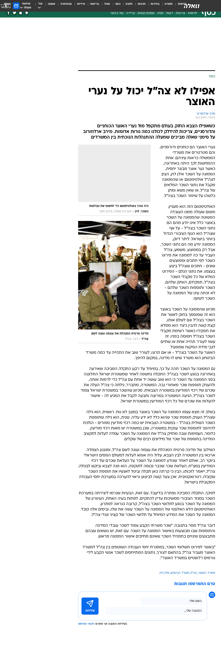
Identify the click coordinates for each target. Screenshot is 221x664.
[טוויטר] (14, 13)
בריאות (94, 4)
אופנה (51, 4)
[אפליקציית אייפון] (20, 13)
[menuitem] (166, 6)
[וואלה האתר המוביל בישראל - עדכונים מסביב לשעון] (191, 6)
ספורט (169, 4)
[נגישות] (6, 5)
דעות (169, 13)
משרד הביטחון (179, 573)
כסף (117, 4)
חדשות (192, 13)
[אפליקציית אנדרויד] (26, 13)
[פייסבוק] (8, 13)
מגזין (160, 13)
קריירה (130, 13)
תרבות (141, 4)
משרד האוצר (206, 573)
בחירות (155, 4)
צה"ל (194, 573)
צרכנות (180, 13)
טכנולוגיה (66, 4)
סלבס (129, 4)
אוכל (107, 4)
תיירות (81, 4)
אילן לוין (164, 573)
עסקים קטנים (146, 13)
